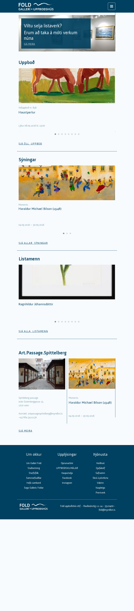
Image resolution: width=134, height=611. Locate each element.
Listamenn (29, 259)
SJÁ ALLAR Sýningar (33, 243)
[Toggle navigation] (111, 6)
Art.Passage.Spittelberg (43, 353)
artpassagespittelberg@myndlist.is (45, 413)
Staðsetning (34, 468)
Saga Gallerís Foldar (33, 487)
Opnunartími (67, 463)
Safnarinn (100, 473)
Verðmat (100, 463)
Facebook (67, 477)
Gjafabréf (100, 468)
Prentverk (100, 492)
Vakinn (100, 482)
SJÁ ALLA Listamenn (33, 331)
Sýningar (27, 160)
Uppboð (27, 62)
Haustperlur (26, 112)
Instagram (67, 482)
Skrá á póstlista (100, 477)
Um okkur (34, 454)
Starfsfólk (34, 473)
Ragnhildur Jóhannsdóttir (35, 304)
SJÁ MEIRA (29, 44)
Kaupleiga (100, 487)
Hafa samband (33, 482)
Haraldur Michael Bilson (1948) (39, 209)
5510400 (109, 506)
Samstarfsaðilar (33, 477)
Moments (23, 204)
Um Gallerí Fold (33, 463)
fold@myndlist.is (107, 509)
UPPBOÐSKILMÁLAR (67, 468)
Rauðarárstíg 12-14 (92, 506)
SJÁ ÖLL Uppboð (30, 143)
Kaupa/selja (67, 473)
